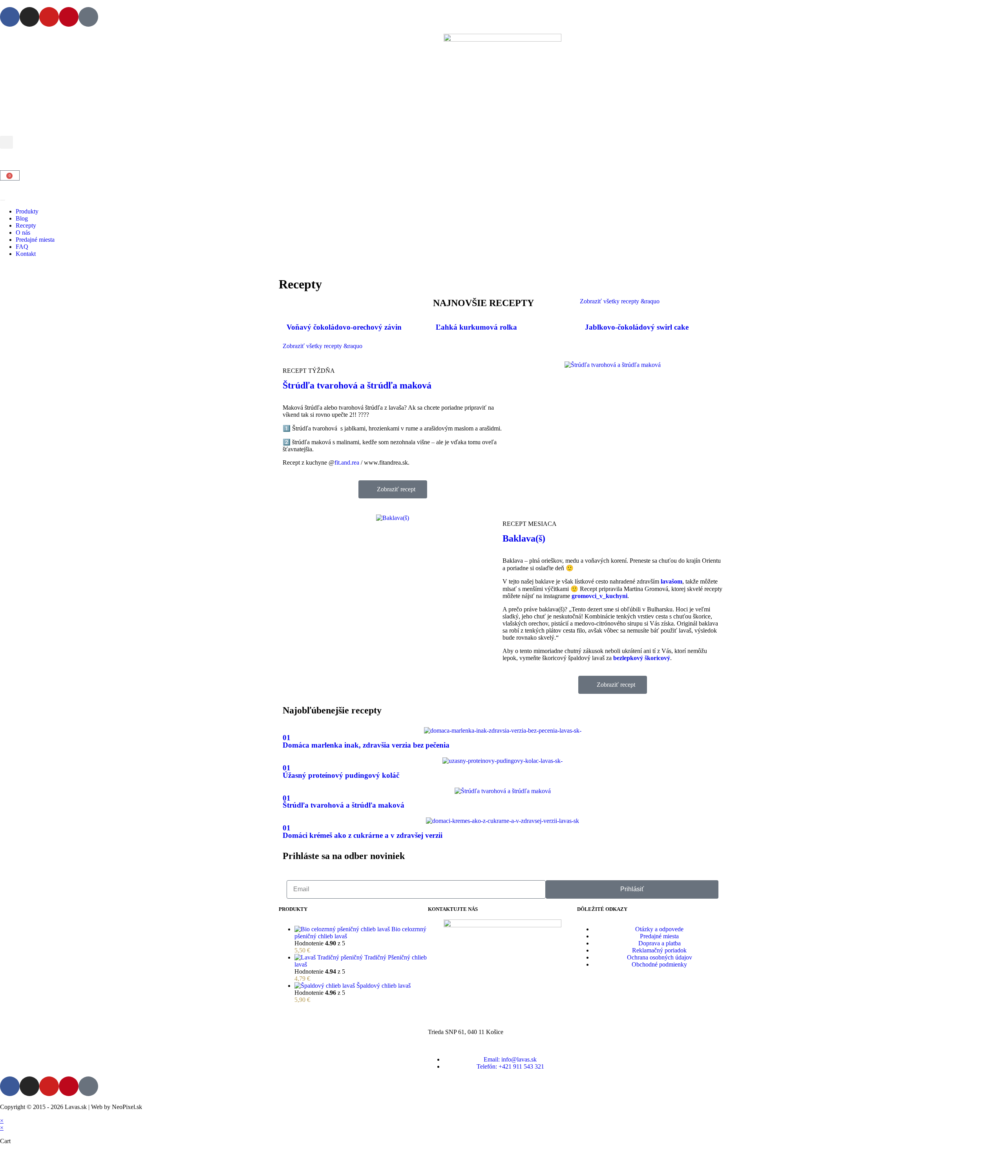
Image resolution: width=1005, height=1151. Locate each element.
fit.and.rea (346, 462)
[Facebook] (10, 17)
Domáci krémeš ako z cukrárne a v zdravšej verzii (362, 835)
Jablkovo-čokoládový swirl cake (637, 327)
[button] (6, 142)
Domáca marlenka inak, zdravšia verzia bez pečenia (366, 745)
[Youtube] (49, 17)
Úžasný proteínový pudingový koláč (341, 775)
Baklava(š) (523, 538)
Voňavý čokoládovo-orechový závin (344, 327)
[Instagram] (29, 17)
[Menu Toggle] (2, 200)
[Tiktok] (88, 17)
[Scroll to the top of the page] (2, 1113)
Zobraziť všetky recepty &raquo (620, 301)
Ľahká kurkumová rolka (476, 327)
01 (287, 737)
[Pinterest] (69, 17)
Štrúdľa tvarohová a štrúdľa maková (357, 385)
